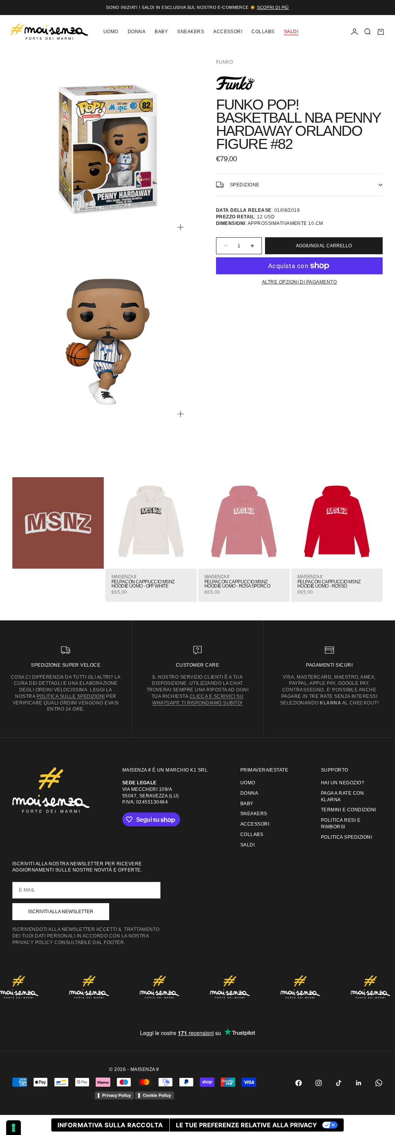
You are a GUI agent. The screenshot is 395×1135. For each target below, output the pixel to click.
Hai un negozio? (342, 782)
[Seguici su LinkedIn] (359, 1083)
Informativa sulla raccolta (110, 1125)
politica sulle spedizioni (71, 696)
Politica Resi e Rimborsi (340, 823)
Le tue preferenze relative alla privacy (246, 1125)
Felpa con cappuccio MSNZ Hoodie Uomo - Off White (143, 584)
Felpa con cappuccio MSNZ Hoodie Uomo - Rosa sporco (237, 584)
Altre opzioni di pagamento (299, 282)
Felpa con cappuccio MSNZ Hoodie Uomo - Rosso (329, 584)
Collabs (263, 31)
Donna (136, 31)
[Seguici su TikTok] (339, 1083)
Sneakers (190, 31)
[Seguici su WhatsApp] (379, 1083)
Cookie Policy (157, 1095)
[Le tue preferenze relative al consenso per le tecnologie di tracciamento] (13, 1127)
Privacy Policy (116, 1095)
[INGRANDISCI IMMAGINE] (180, 227)
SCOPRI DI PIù (273, 7)
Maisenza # (123, 577)
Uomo (110, 31)
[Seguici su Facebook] (298, 1083)
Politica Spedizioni (346, 837)
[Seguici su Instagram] (318, 1083)
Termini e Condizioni (348, 809)
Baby (161, 31)
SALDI (291, 31)
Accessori (227, 31)
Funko (224, 62)
